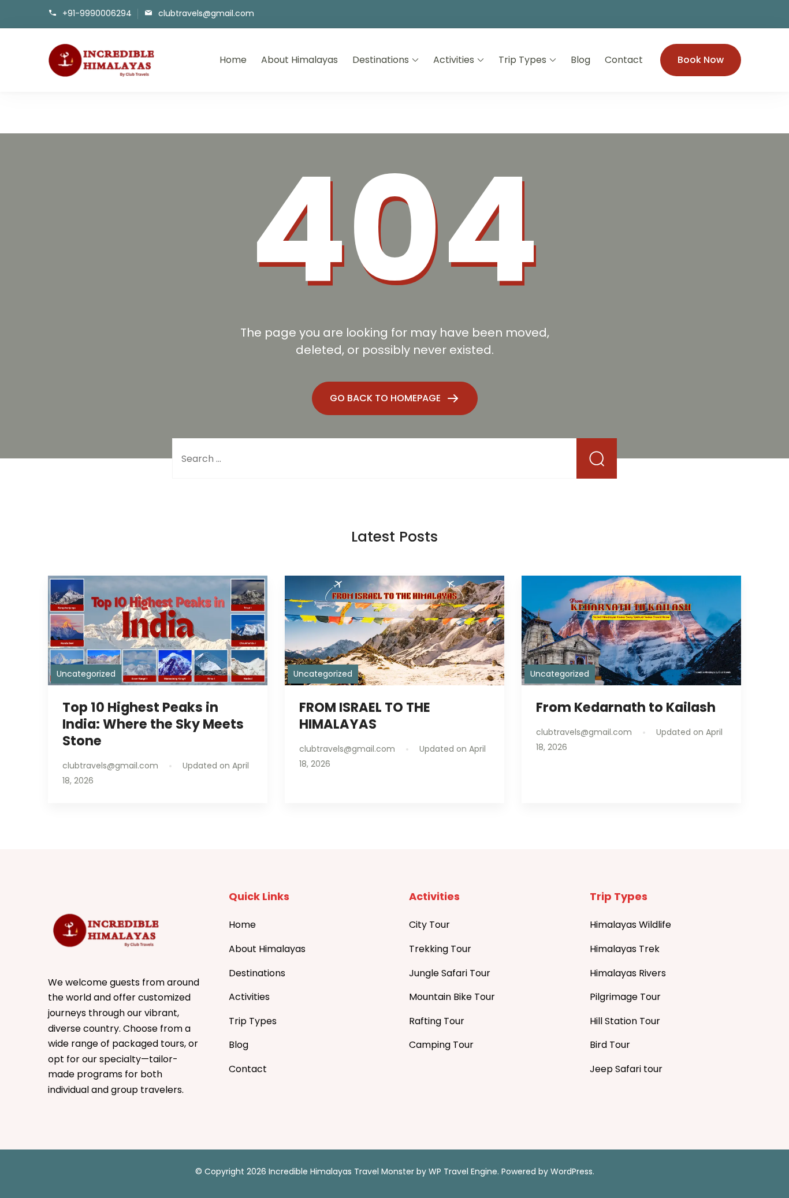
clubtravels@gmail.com (206, 13)
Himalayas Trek (625, 949)
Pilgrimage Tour (625, 996)
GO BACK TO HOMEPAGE (386, 398)
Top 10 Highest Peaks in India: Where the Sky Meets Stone (153, 724)
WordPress (571, 1171)
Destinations (380, 59)
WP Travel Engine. (464, 1171)
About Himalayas (299, 59)
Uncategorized (86, 674)
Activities (453, 59)
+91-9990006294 (97, 13)
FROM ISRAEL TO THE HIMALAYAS (364, 715)
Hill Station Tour (625, 1021)
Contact (624, 59)
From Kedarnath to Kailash (626, 707)
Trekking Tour (440, 949)
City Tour (429, 924)
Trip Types (522, 59)
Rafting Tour (436, 1021)
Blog (580, 59)
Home (233, 59)
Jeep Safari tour (626, 1069)
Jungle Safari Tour (449, 973)
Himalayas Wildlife (630, 924)
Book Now (701, 59)
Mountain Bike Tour (452, 996)
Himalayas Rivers (628, 973)
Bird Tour (610, 1044)
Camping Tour (441, 1044)
